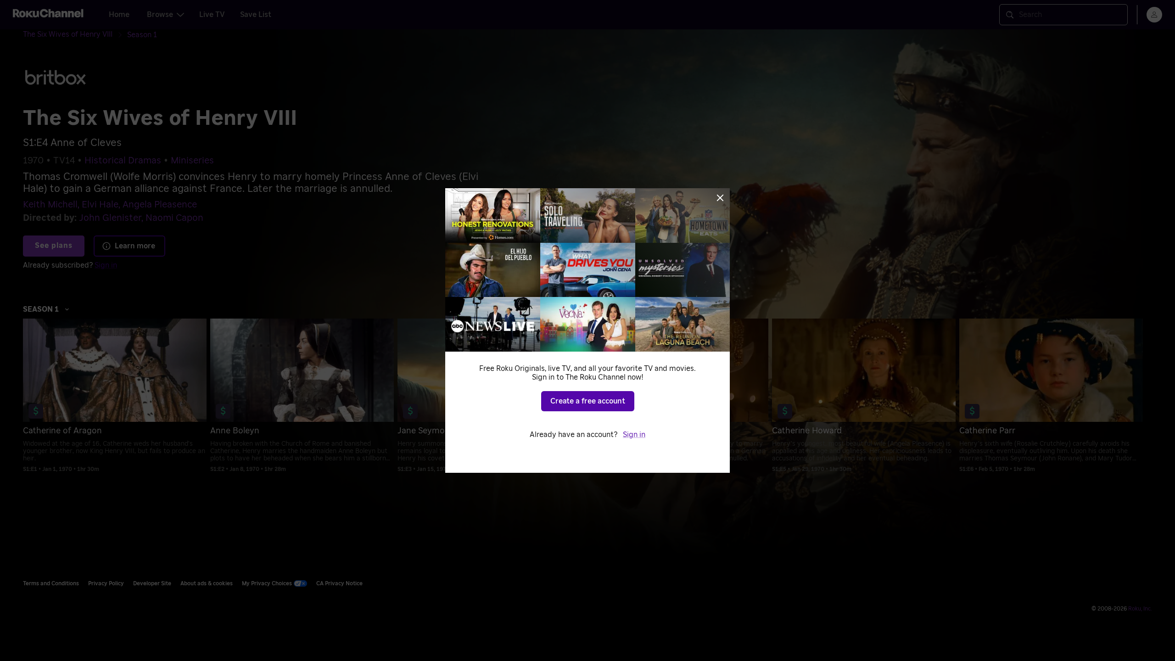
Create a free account (587, 401)
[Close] (720, 197)
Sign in (634, 434)
